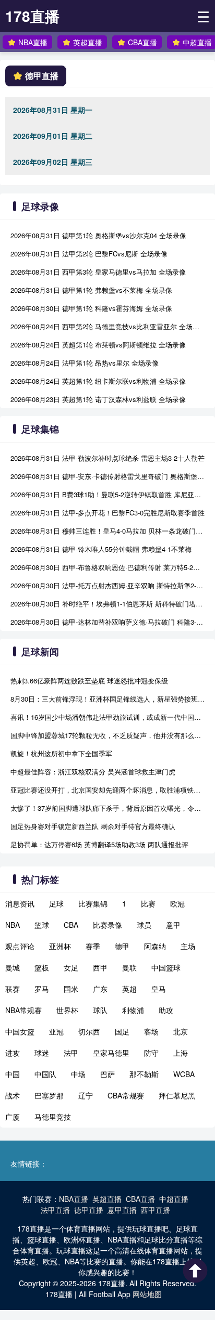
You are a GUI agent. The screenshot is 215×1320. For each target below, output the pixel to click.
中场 (78, 1074)
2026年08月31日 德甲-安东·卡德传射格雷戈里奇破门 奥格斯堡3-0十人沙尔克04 (107, 476)
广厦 (12, 1116)
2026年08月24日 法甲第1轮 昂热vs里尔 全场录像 (84, 363)
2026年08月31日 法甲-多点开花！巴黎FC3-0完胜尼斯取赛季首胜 (107, 512)
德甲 (122, 946)
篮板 (41, 967)
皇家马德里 (111, 1052)
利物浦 (133, 1010)
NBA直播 (32, 42)
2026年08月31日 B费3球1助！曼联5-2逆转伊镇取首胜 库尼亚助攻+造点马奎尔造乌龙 (107, 494)
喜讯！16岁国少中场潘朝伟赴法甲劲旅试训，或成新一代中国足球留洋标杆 (107, 717)
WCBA (184, 1074)
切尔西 (89, 1031)
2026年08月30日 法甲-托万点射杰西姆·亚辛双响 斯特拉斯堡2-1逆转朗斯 (107, 585)
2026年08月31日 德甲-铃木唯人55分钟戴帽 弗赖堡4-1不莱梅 (101, 549)
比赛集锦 (93, 903)
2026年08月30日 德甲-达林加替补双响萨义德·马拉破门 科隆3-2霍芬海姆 (107, 622)
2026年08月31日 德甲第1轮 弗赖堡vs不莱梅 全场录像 (91, 290)
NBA (12, 925)
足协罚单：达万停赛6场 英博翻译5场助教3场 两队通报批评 (99, 844)
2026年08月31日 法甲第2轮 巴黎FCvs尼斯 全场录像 (89, 253)
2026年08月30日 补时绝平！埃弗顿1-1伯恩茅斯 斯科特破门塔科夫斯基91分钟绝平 (107, 604)
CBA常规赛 (126, 1095)
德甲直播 (88, 1210)
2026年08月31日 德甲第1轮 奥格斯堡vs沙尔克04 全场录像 (98, 235)
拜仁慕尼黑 (177, 1095)
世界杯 (67, 1010)
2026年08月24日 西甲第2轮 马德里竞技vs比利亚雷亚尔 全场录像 (107, 326)
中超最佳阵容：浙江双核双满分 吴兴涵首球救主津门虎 (92, 772)
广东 (100, 988)
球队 (100, 1010)
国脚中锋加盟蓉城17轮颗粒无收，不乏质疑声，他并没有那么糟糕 (107, 735)
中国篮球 (166, 967)
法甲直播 (55, 1210)
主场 (188, 946)
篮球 (41, 925)
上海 (180, 1052)
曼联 (129, 967)
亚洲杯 (60, 946)
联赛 (12, 988)
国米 (71, 988)
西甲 (100, 967)
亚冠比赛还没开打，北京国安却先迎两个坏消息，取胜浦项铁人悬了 (107, 790)
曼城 (12, 967)
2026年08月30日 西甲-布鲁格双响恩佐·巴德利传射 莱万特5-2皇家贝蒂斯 (107, 567)
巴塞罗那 (49, 1095)
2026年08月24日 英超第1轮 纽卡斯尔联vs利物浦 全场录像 (98, 381)
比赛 (148, 903)
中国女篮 (19, 1031)
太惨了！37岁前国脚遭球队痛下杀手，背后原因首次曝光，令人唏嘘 (107, 808)
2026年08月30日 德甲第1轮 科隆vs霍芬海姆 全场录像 (91, 308)
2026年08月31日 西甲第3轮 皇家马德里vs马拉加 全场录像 (98, 272)
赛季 (93, 946)
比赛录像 (107, 925)
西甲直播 (155, 1210)
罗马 (41, 988)
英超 (129, 988)
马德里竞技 (52, 1116)
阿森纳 (155, 946)
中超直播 (197, 42)
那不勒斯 (144, 1074)
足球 (56, 903)
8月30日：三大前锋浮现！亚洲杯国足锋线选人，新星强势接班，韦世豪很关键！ (107, 699)
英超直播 (87, 42)
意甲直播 (122, 1210)
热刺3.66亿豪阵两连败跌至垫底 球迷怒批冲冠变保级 (89, 680)
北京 (180, 1031)
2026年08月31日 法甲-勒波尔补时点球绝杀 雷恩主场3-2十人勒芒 (107, 458)
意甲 (173, 925)
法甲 (71, 1052)
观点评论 (19, 946)
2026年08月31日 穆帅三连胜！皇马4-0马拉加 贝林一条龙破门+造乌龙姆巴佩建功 (107, 531)
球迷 (41, 1052)
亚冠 (56, 1031)
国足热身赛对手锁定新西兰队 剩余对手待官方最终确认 (92, 826)
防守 (151, 1052)
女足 (71, 967)
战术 (12, 1095)
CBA (71, 925)
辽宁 (85, 1095)
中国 (12, 1074)
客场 (151, 1031)
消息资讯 (19, 903)
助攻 (166, 1010)
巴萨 (107, 1074)
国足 (122, 1031)
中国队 (45, 1074)
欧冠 (177, 903)
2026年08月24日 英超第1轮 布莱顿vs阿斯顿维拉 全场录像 (98, 345)
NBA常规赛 (23, 1010)
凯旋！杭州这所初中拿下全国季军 (61, 753)
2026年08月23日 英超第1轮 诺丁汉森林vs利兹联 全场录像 (98, 399)
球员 (144, 925)
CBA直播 (142, 42)
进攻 (12, 1052)
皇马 (158, 988)
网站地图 (147, 1294)
